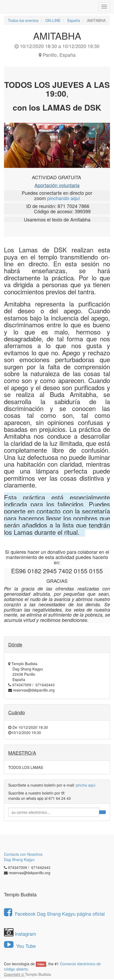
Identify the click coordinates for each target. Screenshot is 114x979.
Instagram (25, 933)
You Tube (25, 945)
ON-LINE (52, 20)
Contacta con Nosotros (23, 854)
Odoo (40, 964)
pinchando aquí (63, 198)
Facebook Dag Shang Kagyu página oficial (60, 913)
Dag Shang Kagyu (19, 859)
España (73, 20)
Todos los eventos (23, 20)
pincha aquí (85, 785)
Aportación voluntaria (57, 185)
